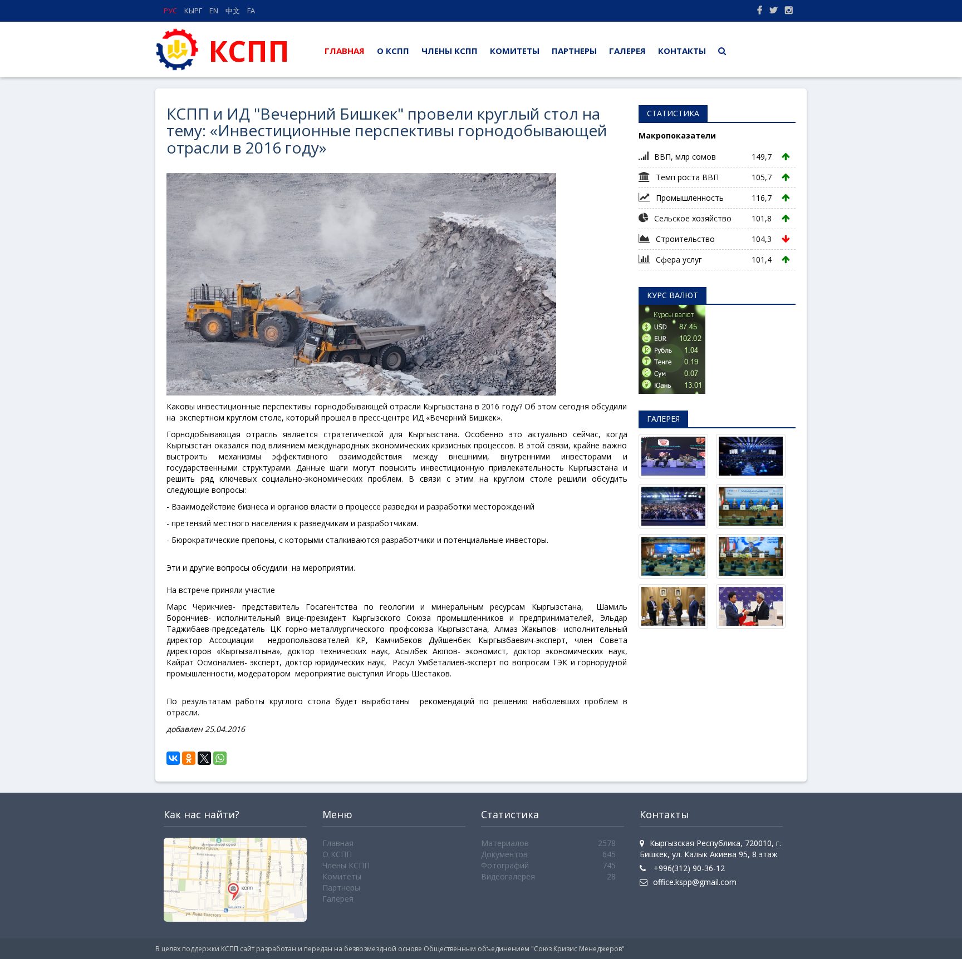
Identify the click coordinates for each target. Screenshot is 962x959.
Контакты (682, 50)
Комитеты (514, 50)
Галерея (627, 50)
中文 (232, 11)
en (213, 11)
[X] (204, 758)
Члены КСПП (449, 50)
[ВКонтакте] (173, 758)
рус (170, 11)
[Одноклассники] (188, 758)
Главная (348, 50)
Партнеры (574, 50)
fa (251, 11)
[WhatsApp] (220, 758)
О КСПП (393, 50)
